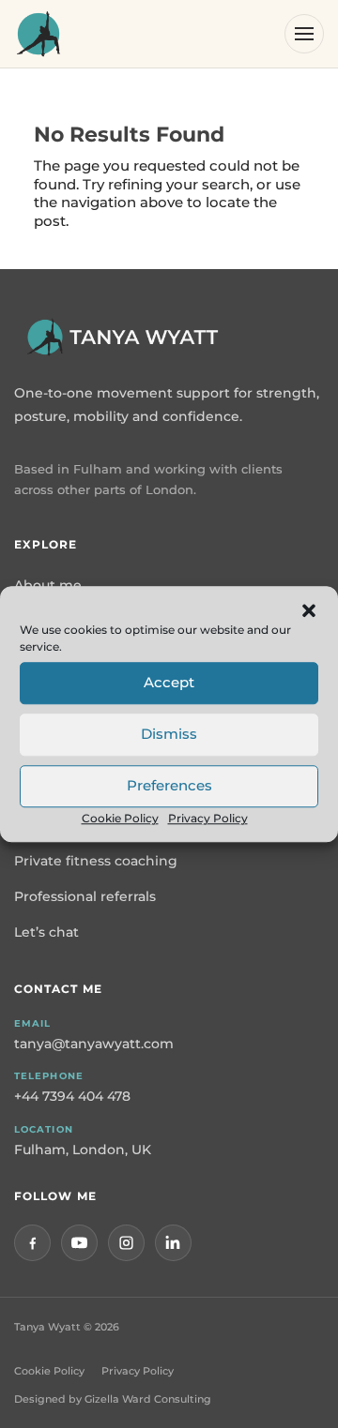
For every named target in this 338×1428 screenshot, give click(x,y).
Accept (169, 682)
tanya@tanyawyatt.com (94, 1043)
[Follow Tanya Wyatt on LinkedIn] (173, 1243)
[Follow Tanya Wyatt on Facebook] (32, 1243)
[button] (309, 610)
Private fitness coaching (95, 860)
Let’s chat (46, 932)
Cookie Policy (120, 818)
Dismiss (169, 734)
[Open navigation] (304, 33)
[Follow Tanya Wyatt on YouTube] (79, 1243)
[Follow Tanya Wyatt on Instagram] (126, 1243)
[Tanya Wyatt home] (38, 33)
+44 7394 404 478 (72, 1096)
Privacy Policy (208, 818)
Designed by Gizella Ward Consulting (112, 1398)
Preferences (169, 785)
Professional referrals (85, 896)
